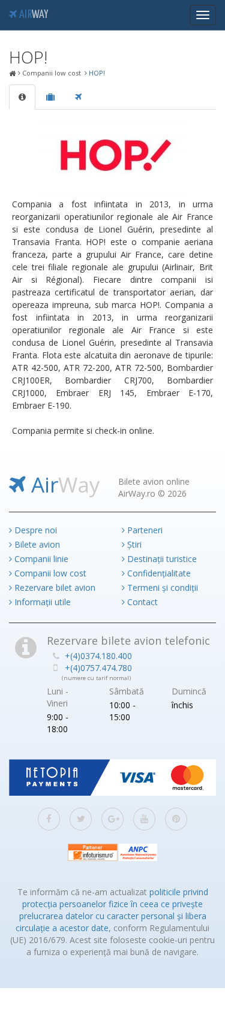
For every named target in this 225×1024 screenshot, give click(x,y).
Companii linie (40, 558)
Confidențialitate (158, 573)
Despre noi (34, 530)
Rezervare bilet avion (53, 587)
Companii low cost (49, 573)
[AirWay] (12, 73)
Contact (141, 602)
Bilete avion (36, 544)
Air (32, 15)
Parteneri (144, 530)
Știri (133, 544)
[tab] (22, 97)
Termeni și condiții (161, 587)
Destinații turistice (161, 558)
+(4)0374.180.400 (98, 655)
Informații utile (41, 602)
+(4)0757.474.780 (98, 667)
